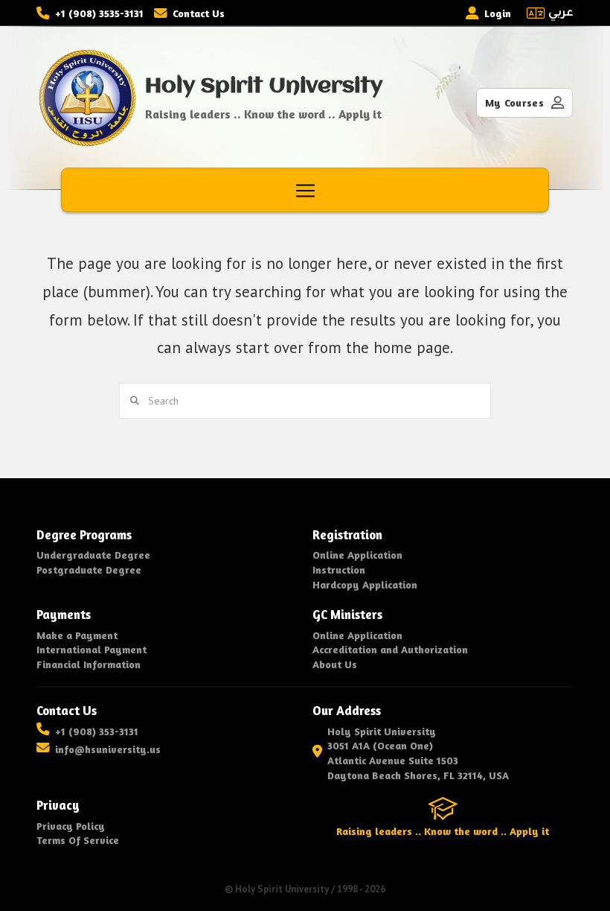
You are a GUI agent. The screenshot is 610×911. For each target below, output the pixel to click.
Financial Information (88, 664)
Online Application (357, 554)
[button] (305, 191)
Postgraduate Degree (88, 569)
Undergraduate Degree (93, 554)
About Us (334, 664)
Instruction (338, 569)
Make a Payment (77, 635)
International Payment (91, 649)
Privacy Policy (70, 825)
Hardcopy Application (364, 584)
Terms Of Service (77, 840)
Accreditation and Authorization (390, 649)
